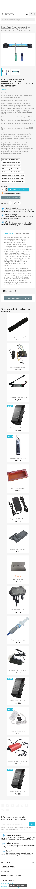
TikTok (7, 810)
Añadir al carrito (18, 189)
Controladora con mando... (18, 367)
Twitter (7, 805)
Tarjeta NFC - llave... (18, 579)
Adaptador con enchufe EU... (18, 670)
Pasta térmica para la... (18, 640)
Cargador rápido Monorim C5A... (18, 761)
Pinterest (19, 203)
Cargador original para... (18, 731)
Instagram (26, 805)
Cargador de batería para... (18, 519)
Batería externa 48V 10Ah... (18, 428)
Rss (12, 805)
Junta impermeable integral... (18, 337)
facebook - (4, 887)
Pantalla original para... (18, 610)
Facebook (2, 805)
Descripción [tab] (9, 233)
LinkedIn (2, 810)
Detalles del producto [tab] (23, 233)
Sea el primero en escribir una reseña (19, 298)
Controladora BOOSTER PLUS (18, 397)
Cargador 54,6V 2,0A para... (18, 549)
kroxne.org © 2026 (7, 883)
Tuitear (14, 203)
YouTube (17, 805)
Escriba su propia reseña (12, 197)
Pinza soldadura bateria (18, 488)
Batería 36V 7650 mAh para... (18, 458)
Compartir (10, 203)
